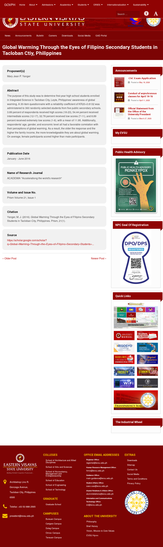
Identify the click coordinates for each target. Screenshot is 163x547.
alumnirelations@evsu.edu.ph (99, 493)
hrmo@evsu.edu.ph (95, 470)
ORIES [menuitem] (96, 4)
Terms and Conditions (137, 478)
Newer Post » (98, 258)
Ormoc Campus (53, 532)
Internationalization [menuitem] (116, 4)
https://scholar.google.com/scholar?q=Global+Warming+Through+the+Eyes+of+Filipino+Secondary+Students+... (50, 242)
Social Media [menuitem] (84, 35)
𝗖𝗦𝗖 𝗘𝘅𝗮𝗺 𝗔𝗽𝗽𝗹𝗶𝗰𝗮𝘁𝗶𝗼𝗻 (142, 78)
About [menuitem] (32, 4)
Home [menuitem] (22, 4)
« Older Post (9, 258)
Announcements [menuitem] (23, 35)
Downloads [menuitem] (67, 35)
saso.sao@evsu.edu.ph (97, 485)
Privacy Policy (134, 483)
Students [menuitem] (82, 4)
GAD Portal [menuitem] (101, 35)
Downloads (132, 460)
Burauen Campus (54, 518)
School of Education (55, 480)
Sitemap (131, 464)
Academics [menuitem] (65, 4)
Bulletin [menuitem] (40, 35)
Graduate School (53, 504)
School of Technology (56, 489)
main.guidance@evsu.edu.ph (99, 478)
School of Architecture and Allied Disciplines (61, 461)
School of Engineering (56, 484)
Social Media (133, 474)
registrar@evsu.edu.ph (96, 462)
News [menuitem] (7, 35)
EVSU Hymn (92, 535)
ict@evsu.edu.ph (94, 504)
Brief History (92, 526)
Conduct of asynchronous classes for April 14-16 (142, 95)
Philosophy (91, 521)
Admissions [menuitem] (47, 4)
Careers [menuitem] (53, 35)
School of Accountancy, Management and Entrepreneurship (57, 473)
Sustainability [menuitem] (139, 4)
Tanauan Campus (54, 537)
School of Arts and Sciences (59, 466)
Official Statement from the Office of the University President (141, 111)
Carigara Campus (54, 523)
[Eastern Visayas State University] (43, 20)
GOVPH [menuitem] (9, 4)
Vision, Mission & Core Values (100, 530)
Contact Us (132, 469)
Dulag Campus (52, 528)
